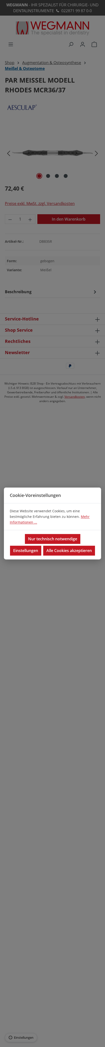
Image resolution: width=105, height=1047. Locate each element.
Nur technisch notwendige (52, 539)
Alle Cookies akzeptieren (69, 550)
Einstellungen (25, 550)
